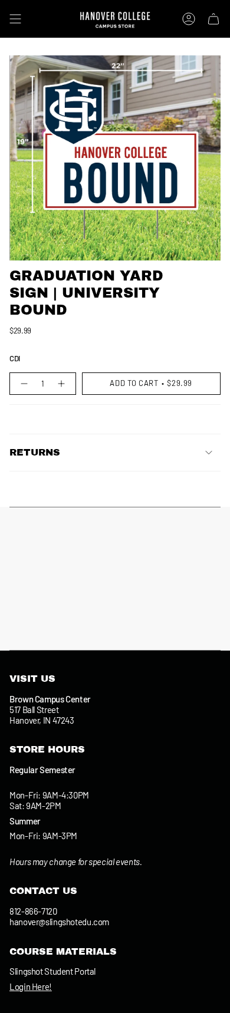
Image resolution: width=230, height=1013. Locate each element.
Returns (34, 452)
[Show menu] (15, 18)
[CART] (213, 18)
